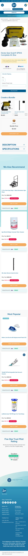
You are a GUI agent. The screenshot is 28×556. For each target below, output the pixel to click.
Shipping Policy (5, 514)
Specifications (10, 149)
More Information (14, 343)
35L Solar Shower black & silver (10, 273)
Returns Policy (5, 512)
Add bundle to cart (14, 133)
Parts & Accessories (17, 9)
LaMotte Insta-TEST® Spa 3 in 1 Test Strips (13, 414)
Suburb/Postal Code (7, 83)
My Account (18, 510)
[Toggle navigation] (2, 5)
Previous (13, 114)
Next (26, 114)
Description (9, 145)
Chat (22, 60)
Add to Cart (14, 203)
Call (19, 60)
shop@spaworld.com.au (8, 522)
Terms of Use (5, 508)
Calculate (14, 90)
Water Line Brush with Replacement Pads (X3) (14, 337)
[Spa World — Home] (14, 5)
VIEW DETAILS (23, 1)
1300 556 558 (5, 520)
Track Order (18, 512)
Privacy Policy (5, 510)
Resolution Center (19, 514)
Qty (3, 77)
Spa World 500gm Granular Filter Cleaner (13, 232)
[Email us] (3, 502)
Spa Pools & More (7, 9)
